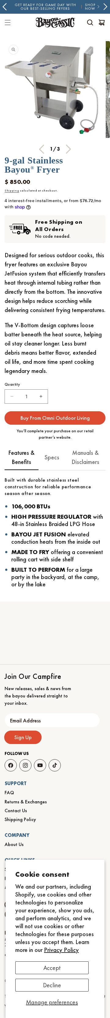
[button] (90, 22)
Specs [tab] (52, 457)
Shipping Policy (20, 819)
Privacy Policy (61, 950)
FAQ (9, 792)
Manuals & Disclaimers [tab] (85, 457)
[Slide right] (68, 149)
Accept (52, 968)
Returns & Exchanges (26, 802)
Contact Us (16, 810)
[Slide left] (41, 149)
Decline (52, 985)
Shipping (12, 190)
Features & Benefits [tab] (21, 457)
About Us (14, 844)
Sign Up (23, 737)
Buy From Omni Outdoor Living (55, 417)
